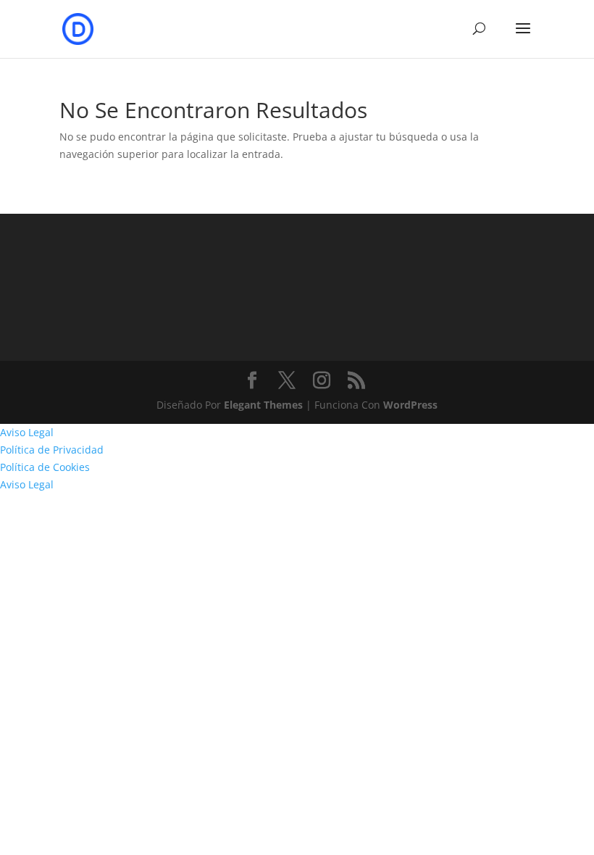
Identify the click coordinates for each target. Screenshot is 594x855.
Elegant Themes (263, 405)
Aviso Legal (27, 432)
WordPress (410, 405)
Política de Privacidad (52, 449)
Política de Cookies (45, 467)
